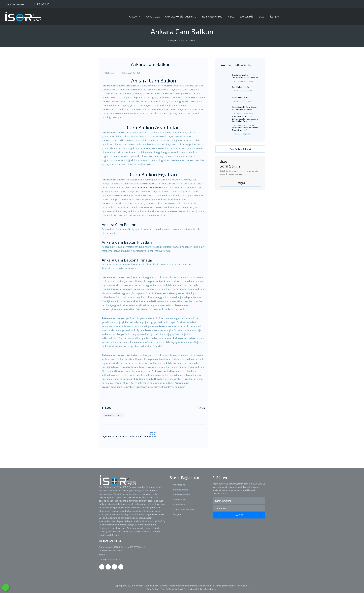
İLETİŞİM (274, 16)
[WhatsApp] (5, 587)
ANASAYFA (134, 16)
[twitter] (347, 4)
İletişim (176, 514)
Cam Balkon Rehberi (187, 40)
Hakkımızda (178, 484)
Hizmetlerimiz (180, 489)
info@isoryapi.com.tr (16, 4)
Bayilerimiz (178, 504)
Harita (102, 554)
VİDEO (231, 16)
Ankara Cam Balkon (113, 415)
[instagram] (353, 4)
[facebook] (342, 4)
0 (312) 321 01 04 (41, 4)
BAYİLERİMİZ (246, 16)
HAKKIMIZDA (153, 16)
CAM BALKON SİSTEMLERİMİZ (181, 16)
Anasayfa (172, 40)
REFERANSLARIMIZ (212, 16)
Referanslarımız (181, 494)
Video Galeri (179, 499)
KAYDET (239, 515)
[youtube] (359, 4)
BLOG (261, 16)
